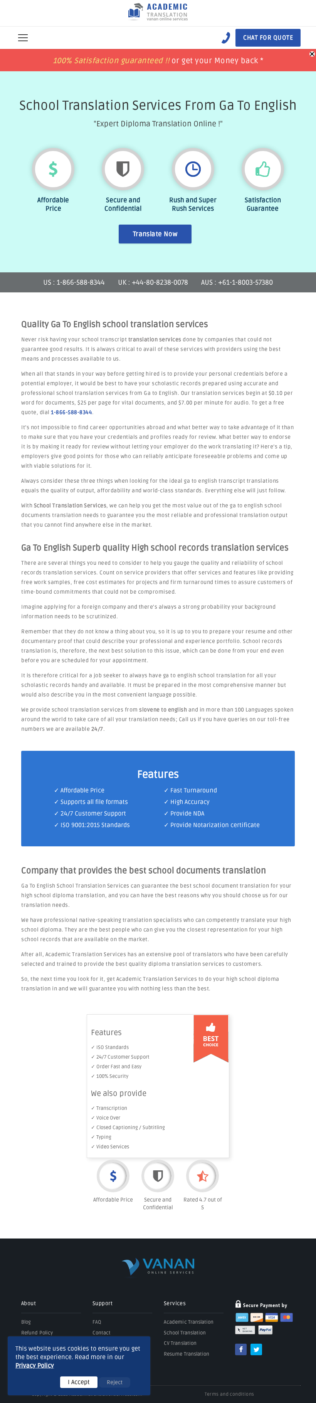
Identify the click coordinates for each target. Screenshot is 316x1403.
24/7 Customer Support (93, 813)
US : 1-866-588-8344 (74, 282)
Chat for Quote (268, 38)
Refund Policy (37, 1333)
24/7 (97, 729)
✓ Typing (101, 1137)
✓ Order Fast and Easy (116, 1067)
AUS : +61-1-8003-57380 (237, 282)
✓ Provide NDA (184, 813)
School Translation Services (70, 505)
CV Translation (180, 1343)
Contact (101, 1333)
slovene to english (163, 710)
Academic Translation (189, 1322)
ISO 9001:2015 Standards (95, 825)
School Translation (185, 1333)
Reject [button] (115, 1382)
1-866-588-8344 (71, 412)
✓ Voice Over (105, 1118)
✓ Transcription (109, 1108)
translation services (155, 339)
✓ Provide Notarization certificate (212, 825)
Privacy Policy (34, 1365)
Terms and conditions (229, 1394)
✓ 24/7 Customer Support (120, 1057)
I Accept (79, 1382)
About (28, 1303)
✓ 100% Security (109, 1076)
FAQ (96, 1322)
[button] (22, 37)
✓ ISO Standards (110, 1047)
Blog (26, 1322)
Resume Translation (186, 1354)
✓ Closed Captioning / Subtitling (128, 1127)
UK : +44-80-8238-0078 (153, 282)
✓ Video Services (110, 1147)
